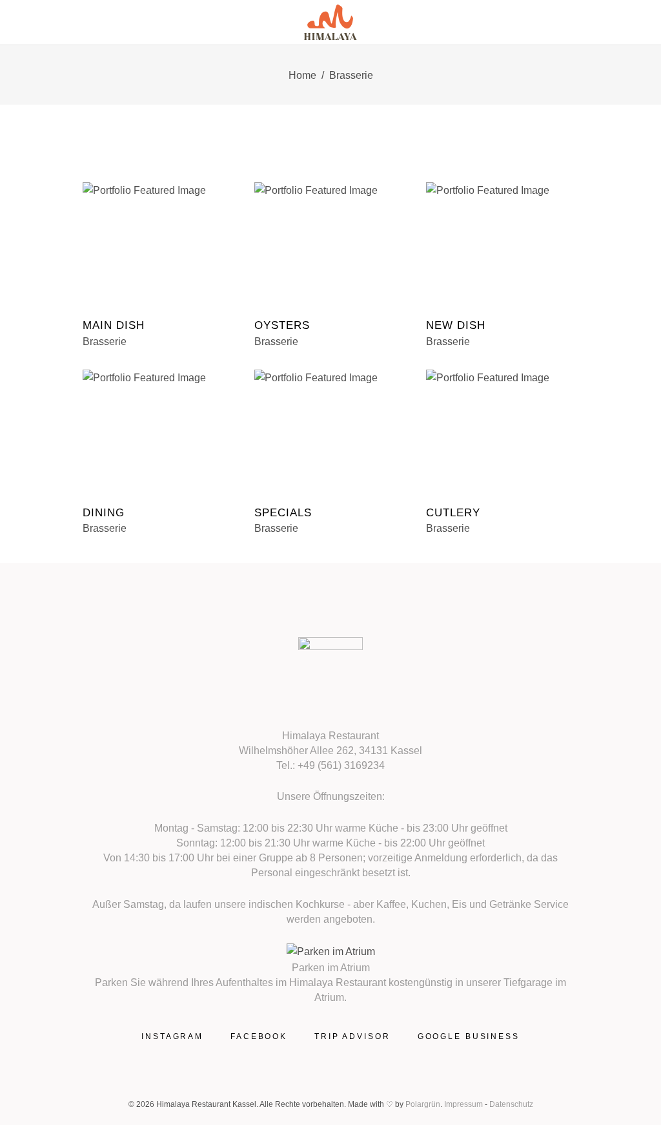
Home (302, 75)
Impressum (463, 1104)
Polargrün (422, 1104)
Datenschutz (511, 1104)
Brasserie (105, 341)
